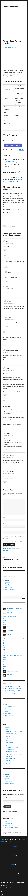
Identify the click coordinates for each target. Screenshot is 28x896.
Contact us (7, 582)
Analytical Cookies (6, 864)
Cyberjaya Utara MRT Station (12, 690)
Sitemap (7, 584)
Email (5, 523)
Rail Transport (8, 713)
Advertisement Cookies (7, 873)
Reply (5, 250)
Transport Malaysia (10, 6)
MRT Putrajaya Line (11, 760)
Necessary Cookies (6, 846)
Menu (22, 6)
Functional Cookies (6, 855)
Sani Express (10, 630)
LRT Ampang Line (10, 749)
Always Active (14, 846)
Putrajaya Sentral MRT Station (12, 686)
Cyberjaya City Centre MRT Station (13, 688)
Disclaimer (7, 585)
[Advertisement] (14, 25)
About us (7, 580)
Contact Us (20, 204)
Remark (13, 855)
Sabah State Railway (11, 762)
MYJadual (21, 149)
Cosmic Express (11, 626)
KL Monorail (9, 735)
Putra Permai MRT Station (11, 693)
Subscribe (7, 806)
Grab (7, 729)
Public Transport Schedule (11, 827)
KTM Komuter (10, 634)
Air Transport (8, 821)
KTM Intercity (9, 742)
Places (19, 225)
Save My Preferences (17, 882)
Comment (6, 497)
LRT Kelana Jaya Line (12, 671)
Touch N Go (9, 763)
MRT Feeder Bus (10, 756)
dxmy (6, 225)
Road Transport (9, 715)
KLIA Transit (9, 738)
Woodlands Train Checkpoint (14, 655)
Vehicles (7, 717)
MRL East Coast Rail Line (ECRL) (14, 754)
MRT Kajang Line (10, 758)
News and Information (10, 706)
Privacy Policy (8, 587)
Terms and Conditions (10, 589)
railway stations (11, 226)
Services (7, 727)
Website (5, 530)
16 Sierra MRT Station (10, 692)
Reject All (13, 839)
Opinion (7, 709)
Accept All (23, 839)
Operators (7, 708)
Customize (4, 839)
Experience (7, 704)
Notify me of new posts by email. (14, 541)
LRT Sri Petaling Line (11, 753)
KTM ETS (9, 674)
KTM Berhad (10, 613)
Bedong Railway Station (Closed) (15, 638)
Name (5, 517)
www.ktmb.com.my (10, 161)
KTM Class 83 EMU (11, 616)
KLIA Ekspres (9, 736)
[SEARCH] (23, 598)
